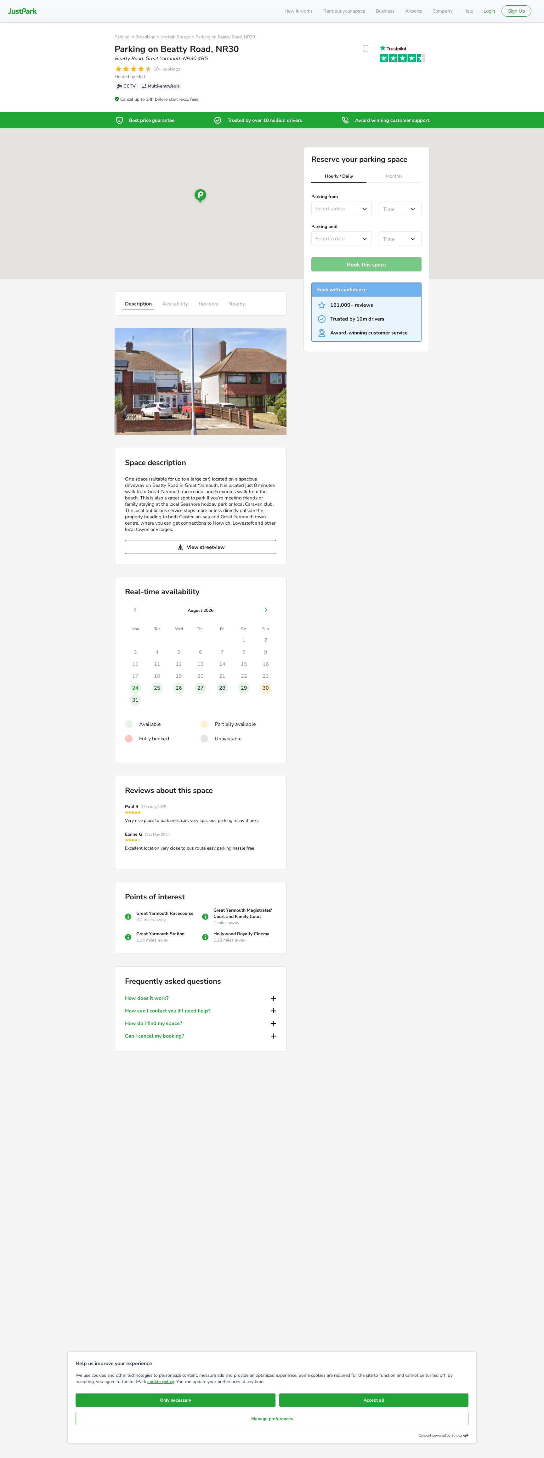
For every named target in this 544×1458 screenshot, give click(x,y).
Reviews (208, 303)
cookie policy (160, 1382)
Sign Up (516, 11)
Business (385, 11)
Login (489, 11)
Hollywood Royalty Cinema (241, 934)
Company (443, 11)
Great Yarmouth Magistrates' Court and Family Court (242, 913)
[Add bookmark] (365, 49)
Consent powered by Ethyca (440, 1435)
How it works (299, 11)
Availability (175, 303)
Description (138, 303)
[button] (338, 177)
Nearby (237, 303)
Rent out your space (344, 11)
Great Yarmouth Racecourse (165, 913)
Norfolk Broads (175, 37)
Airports (413, 11)
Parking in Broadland (135, 37)
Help (468, 11)
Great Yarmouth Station (160, 934)
